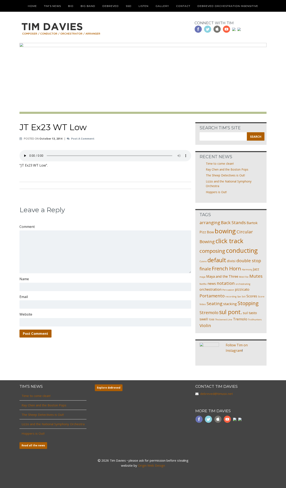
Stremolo (209, 312)
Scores (251, 296)
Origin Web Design (151, 465)
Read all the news (33, 445)
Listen (143, 6)
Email (23, 296)
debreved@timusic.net (216, 394)
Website (25, 314)
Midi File (244, 276)
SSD (128, 6)
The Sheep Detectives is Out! (225, 175)
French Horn (226, 268)
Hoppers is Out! (216, 192)
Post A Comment (82, 138)
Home (32, 6)
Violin (205, 325)
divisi (231, 260)
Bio (70, 6)
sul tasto (250, 312)
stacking (230, 303)
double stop (248, 260)
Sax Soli (241, 296)
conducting (242, 250)
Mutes (256, 276)
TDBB (211, 319)
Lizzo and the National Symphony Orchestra (53, 424)
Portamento (212, 296)
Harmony (247, 269)
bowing (225, 231)
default (216, 260)
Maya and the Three (222, 276)
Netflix (203, 284)
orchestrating (243, 284)
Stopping (248, 303)
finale (205, 269)
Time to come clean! (220, 164)
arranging (210, 222)
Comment (27, 226)
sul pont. (230, 312)
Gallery (162, 6)
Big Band (88, 6)
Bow (210, 232)
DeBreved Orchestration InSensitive (227, 6)
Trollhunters (255, 319)
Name (24, 279)
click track (229, 241)
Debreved (110, 6)
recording (230, 296)
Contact (183, 6)
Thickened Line (223, 319)
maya (202, 276)
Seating (214, 303)
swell (204, 319)
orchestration (211, 289)
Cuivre (203, 261)
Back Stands (233, 222)
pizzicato (242, 289)
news (211, 283)
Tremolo (240, 319)
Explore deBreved (108, 387)
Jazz (256, 269)
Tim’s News (52, 6)
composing (212, 250)
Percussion (228, 289)
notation (226, 283)
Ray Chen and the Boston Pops (227, 169)
